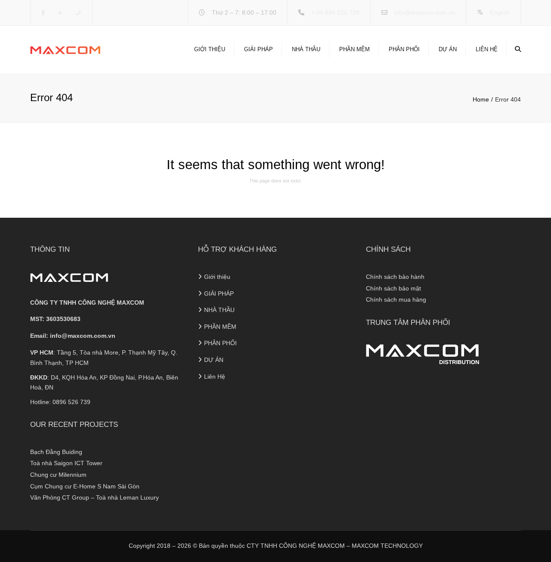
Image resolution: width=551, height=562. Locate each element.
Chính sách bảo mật (393, 288)
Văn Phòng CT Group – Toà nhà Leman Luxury (94, 497)
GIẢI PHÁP (258, 49)
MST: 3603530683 (55, 318)
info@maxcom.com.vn (424, 12)
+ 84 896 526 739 (335, 12)
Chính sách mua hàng (396, 299)
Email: (72, 335)
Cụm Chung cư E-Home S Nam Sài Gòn (84, 486)
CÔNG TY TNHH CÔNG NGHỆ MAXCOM (87, 302)
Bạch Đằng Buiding (56, 451)
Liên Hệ (487, 49)
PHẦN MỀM (354, 49)
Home (481, 99)
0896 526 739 (71, 401)
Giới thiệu (209, 49)
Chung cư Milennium (58, 474)
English (500, 12)
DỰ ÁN (448, 49)
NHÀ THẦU (306, 49)
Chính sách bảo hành (395, 276)
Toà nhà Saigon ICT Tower (66, 463)
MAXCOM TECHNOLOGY (387, 545)
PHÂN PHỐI (404, 49)
